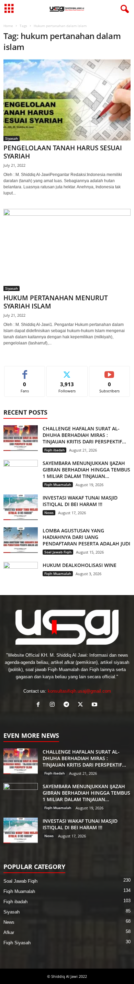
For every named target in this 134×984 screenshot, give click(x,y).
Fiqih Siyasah (17, 942)
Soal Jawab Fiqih (57, 552)
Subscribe (110, 371)
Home (8, 25)
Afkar (8, 932)
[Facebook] (40, 705)
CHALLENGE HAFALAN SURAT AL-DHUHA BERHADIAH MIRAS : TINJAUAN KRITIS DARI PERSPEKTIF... (84, 435)
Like (25, 371)
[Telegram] (68, 705)
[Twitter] (82, 705)
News (49, 512)
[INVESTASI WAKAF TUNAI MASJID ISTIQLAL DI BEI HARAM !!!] (20, 507)
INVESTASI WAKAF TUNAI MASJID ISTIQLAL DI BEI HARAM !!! (80, 500)
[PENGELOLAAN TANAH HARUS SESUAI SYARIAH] (67, 100)
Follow (67, 371)
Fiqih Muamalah (57, 484)
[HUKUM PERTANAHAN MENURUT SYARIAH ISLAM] (67, 250)
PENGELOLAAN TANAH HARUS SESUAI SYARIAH (62, 152)
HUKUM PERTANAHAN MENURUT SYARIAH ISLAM (55, 302)
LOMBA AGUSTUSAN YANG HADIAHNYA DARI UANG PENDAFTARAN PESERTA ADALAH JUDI (86, 537)
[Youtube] (95, 705)
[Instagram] (54, 705)
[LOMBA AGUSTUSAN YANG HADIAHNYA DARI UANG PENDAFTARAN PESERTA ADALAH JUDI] (20, 540)
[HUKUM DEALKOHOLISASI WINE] (20, 575)
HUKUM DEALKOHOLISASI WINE (79, 565)
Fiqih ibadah (54, 449)
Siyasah (11, 138)
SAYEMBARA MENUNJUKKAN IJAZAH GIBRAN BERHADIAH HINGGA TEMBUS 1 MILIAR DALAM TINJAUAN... (86, 469)
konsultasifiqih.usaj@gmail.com (79, 691)
